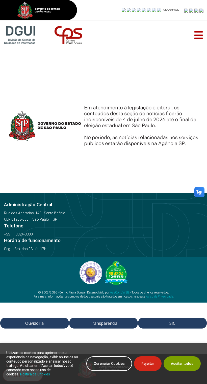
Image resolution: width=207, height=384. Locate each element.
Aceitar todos (182, 364)
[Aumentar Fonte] (186, 10)
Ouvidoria (34, 323)
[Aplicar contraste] (196, 10)
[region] (103, 363)
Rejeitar (147, 364)
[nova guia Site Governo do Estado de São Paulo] (38, 10)
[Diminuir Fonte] (191, 10)
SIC (172, 323)
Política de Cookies (35, 374)
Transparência (103, 323)
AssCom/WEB (119, 292)
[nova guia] (201, 10)
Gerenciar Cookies (109, 364)
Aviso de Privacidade (159, 296)
